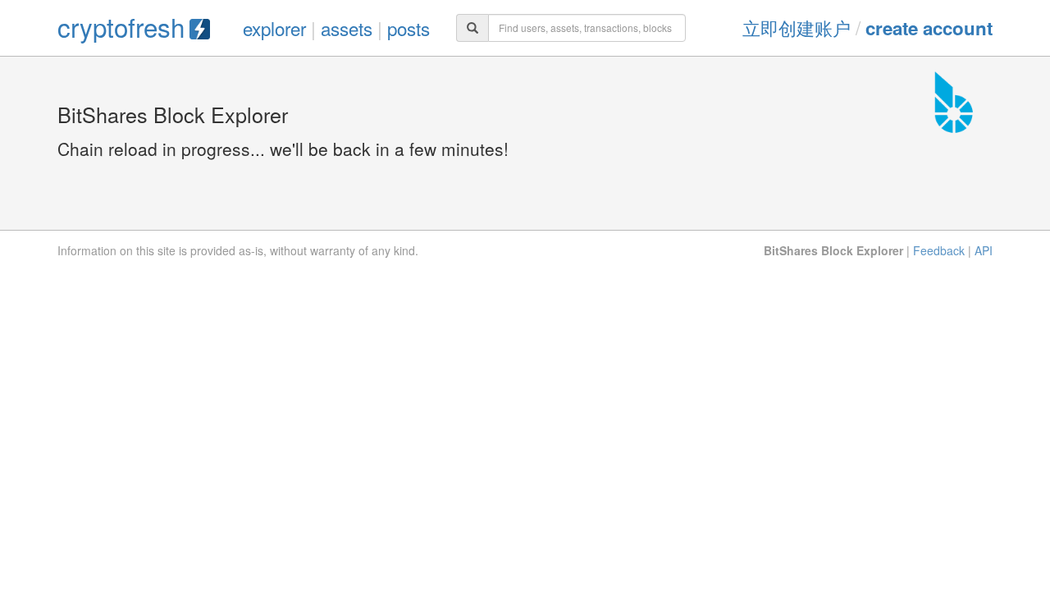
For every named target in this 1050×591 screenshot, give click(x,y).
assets (346, 28)
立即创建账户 (796, 27)
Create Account (929, 28)
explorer (274, 28)
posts (408, 28)
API (984, 250)
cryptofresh (121, 26)
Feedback (939, 250)
